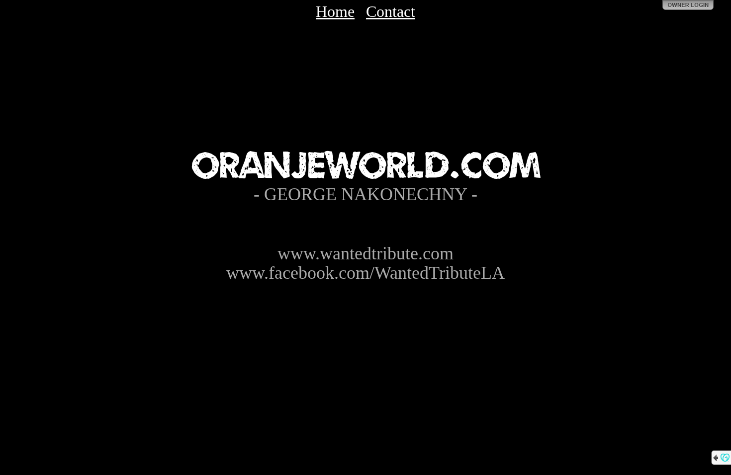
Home (335, 11)
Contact (390, 11)
